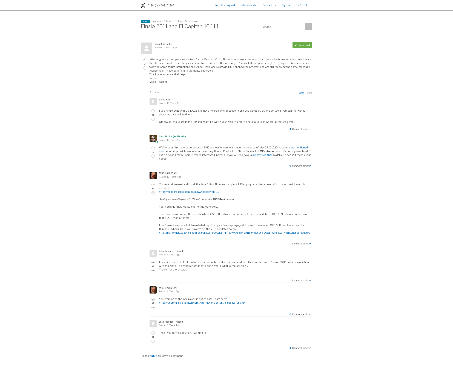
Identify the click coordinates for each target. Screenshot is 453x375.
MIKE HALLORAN (167, 173)
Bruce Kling (165, 99)
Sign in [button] (286, 5)
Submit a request (225, 5)
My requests (248, 5)
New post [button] (304, 45)
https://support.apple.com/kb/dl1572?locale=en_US (189, 191)
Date (309, 92)
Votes (301, 92)
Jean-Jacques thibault (171, 251)
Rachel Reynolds (163, 44)
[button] (144, 59)
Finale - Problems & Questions (182, 21)
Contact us (269, 5)
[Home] (157, 5)
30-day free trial (262, 154)
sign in (153, 355)
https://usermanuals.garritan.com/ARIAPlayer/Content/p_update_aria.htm (202, 302)
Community (157, 21)
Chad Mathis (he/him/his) (172, 136)
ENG (298, 5)
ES (305, 5)
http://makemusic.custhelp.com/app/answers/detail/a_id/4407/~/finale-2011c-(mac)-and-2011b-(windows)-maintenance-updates (234, 232)
